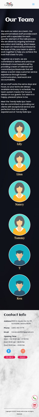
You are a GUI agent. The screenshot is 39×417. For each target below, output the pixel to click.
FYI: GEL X (9, 357)
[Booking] (34, 405)
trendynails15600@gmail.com (22, 332)
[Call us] (34, 398)
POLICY (22, 357)
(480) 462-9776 (17, 328)
